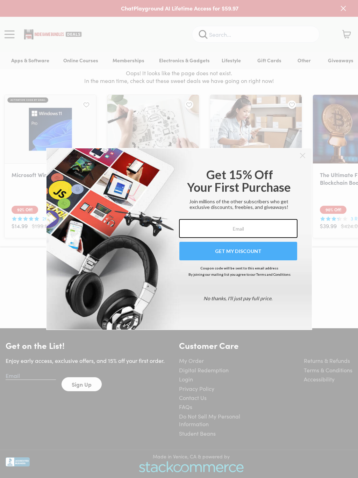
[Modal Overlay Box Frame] (179, 239)
